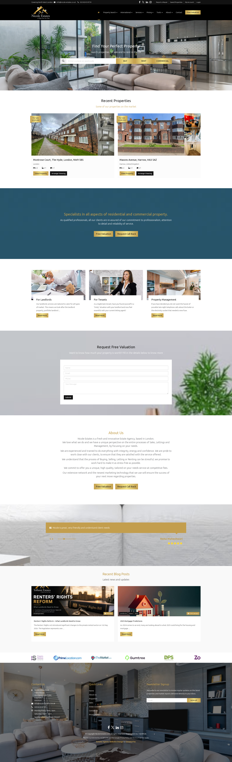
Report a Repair (161, 2)
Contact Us (93, 717)
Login (198, 2)
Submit (68, 397)
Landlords (123, 620)
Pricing (149, 12)
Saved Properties (176, 2)
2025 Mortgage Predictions (131, 628)
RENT (143, 61)
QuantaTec (131, 748)
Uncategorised (39, 620)
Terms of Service (138, 744)
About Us (93, 701)
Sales (136, 620)
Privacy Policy (94, 721)
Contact (179, 12)
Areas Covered (95, 713)
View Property (41, 173)
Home (91, 697)
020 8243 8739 (85, 2)
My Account (189, 2)
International (126, 12)
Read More (39, 641)
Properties (93, 705)
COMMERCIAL (162, 61)
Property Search (109, 12)
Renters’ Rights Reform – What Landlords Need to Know (57, 628)
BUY (125, 61)
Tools (159, 12)
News (131, 620)
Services (139, 12)
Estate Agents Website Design (109, 748)
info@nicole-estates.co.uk (66, 2)
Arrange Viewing (58, 173)
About (168, 12)
